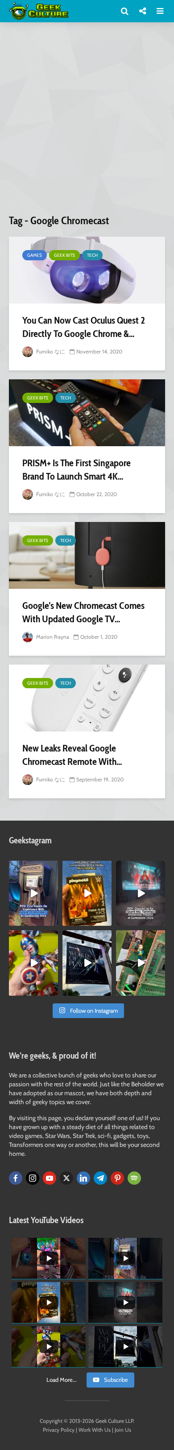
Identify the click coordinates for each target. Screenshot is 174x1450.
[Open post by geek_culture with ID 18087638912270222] (140, 893)
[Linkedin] (83, 1178)
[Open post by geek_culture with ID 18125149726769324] (87, 893)
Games (34, 255)
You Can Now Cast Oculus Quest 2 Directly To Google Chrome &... (83, 327)
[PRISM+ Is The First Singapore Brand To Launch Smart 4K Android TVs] (87, 412)
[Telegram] (100, 1178)
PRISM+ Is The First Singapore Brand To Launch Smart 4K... (76, 469)
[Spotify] (134, 1178)
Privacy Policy (59, 1429)
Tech (92, 255)
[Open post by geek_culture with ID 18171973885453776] (33, 962)
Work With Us (95, 1429)
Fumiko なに (50, 351)
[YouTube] (49, 1178)
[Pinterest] (117, 1178)
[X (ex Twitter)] (66, 1178)
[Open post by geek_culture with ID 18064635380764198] (33, 893)
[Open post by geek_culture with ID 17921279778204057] (87, 962)
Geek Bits (64, 255)
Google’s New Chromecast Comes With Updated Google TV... (83, 612)
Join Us (123, 1429)
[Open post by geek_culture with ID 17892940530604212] (140, 962)
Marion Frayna (52, 636)
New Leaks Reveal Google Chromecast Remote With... (72, 755)
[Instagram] (32, 1178)
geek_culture (33, 868)
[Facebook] (15, 1178)
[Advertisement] (87, 122)
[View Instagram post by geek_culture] (52, 921)
